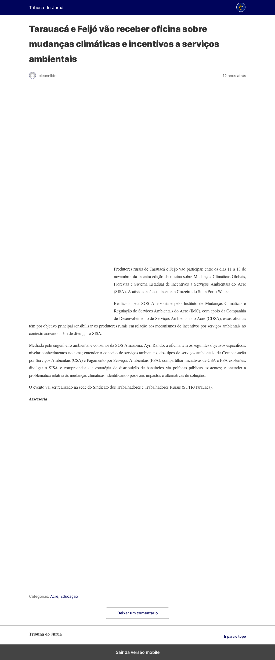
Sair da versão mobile (138, 652)
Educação (69, 596)
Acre (54, 596)
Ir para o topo (235, 637)
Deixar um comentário (137, 613)
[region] (137, 175)
